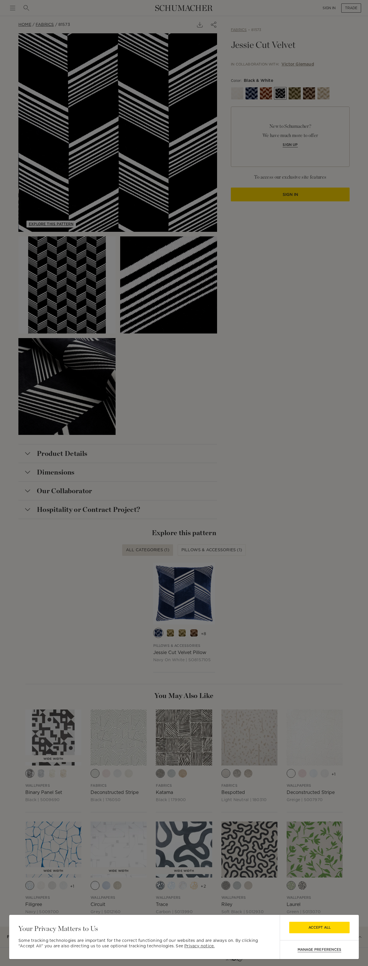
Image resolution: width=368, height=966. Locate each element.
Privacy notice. (199, 946)
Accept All (319, 927)
